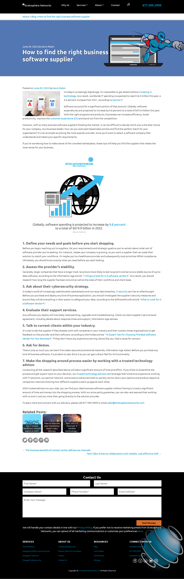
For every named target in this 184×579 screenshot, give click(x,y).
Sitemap (97, 560)
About (26, 16)
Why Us (65, 4)
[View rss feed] (46, 440)
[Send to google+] (41, 440)
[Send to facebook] (30, 440)
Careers (61, 556)
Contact (115, 4)
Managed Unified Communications (36, 551)
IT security (121, 291)
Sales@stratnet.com (137, 547)
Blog (33, 16)
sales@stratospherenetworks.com (126, 402)
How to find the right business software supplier (64, 16)
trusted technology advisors (92, 373)
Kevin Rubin (47, 46)
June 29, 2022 (30, 46)
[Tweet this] (25, 440)
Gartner (116, 99)
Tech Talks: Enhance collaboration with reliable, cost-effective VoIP (124, 453)
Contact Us (62, 560)
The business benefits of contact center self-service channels (56, 450)
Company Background (66, 547)
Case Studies (99, 551)
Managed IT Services (31, 556)
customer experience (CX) (64, 118)
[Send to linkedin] (35, 440)
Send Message (149, 523)
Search (128, 5)
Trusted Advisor (29, 547)
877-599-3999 (135, 551)
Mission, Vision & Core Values (69, 551)
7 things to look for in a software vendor (104, 275)
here (140, 531)
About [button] (98, 4)
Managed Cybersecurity (32, 560)
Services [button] (81, 4)
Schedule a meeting (137, 556)
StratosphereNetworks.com (89, 571)
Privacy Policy (84, 527)
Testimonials (99, 556)
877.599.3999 (151, 5)
